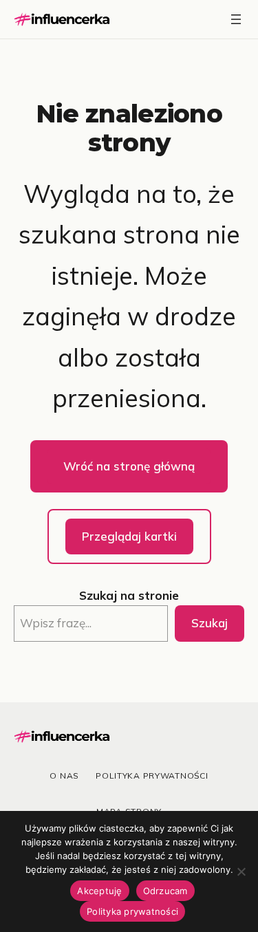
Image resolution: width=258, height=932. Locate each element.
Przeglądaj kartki (129, 536)
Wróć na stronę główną (129, 466)
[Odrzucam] (241, 871)
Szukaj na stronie (129, 595)
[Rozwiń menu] (236, 19)
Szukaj (209, 623)
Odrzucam (165, 890)
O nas (64, 775)
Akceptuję (99, 890)
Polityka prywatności (152, 775)
